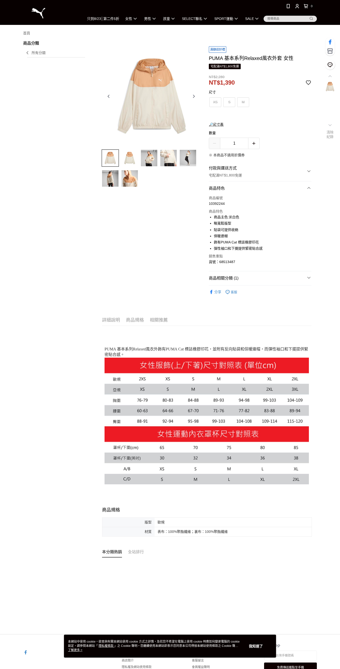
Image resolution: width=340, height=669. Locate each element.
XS (215, 102)
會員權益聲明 (201, 667)
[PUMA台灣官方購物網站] (50, 13)
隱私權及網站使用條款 (137, 667)
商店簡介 (128, 660)
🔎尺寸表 (216, 124)
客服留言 (198, 660)
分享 (217, 292)
